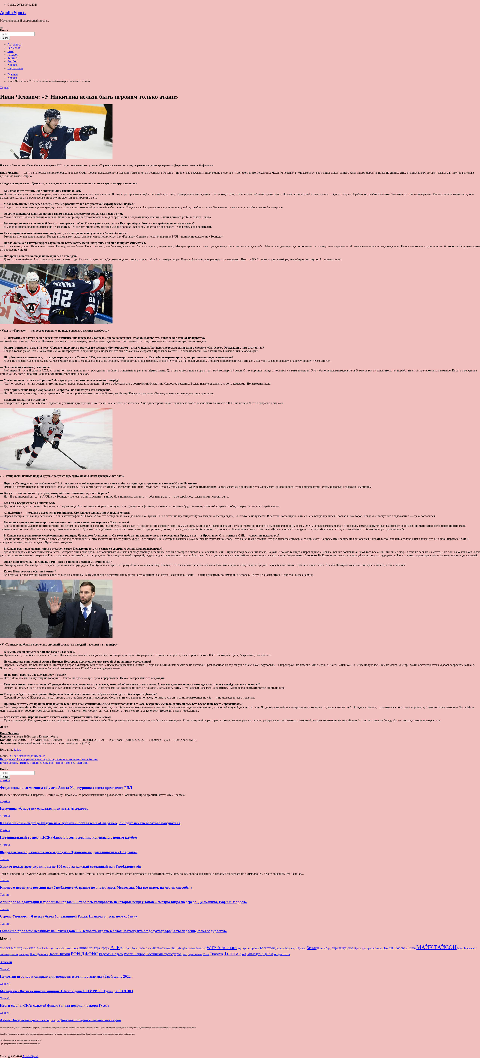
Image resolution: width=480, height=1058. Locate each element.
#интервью (38, 756)
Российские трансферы (163, 954)
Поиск (4, 30)
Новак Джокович (39, 954)
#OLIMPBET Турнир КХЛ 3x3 (22, 948)
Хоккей (12, 64)
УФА (244, 954)
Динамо (302, 948)
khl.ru (17, 749)
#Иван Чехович (20, 756)
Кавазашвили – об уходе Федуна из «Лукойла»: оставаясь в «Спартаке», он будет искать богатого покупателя (90, 823)
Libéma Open (145, 948)
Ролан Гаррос (135, 954)
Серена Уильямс (195, 954)
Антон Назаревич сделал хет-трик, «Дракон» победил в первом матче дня (60, 1020)
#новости (86, 948)
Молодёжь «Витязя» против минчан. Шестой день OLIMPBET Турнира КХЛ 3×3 (66, 991)
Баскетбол (14, 47)
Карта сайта (15, 68)
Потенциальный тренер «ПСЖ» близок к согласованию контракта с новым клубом (68, 837)
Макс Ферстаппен (466, 948)
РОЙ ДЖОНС (84, 953)
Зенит (311, 948)
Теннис (12, 58)
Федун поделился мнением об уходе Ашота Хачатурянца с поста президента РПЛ (66, 788)
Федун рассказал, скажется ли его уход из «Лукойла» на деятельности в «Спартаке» (68, 852)
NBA (154, 948)
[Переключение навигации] (1, 27)
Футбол (12, 61)
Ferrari (135, 948)
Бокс (11, 51)
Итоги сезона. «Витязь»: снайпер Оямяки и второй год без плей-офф (44, 762)
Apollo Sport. (13, 12)
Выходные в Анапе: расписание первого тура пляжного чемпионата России (49, 759)
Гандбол (13, 54)
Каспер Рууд (324, 948)
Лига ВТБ (388, 948)
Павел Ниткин (59, 954)
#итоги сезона (70, 948)
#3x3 (2, 948)
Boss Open (125, 948)
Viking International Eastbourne (192, 948)
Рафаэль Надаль (111, 954)
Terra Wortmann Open (167, 948)
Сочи (206, 954)
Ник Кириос (24, 954)
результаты (282, 954)
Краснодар (360, 948)
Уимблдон (254, 954)
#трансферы (102, 948)
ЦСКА (268, 954)
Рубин (184, 954)
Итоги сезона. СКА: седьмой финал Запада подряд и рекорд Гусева (54, 1005)
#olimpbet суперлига (50, 948)
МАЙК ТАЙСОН (436, 947)
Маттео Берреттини (9, 954)
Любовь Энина (405, 948)
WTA (212, 947)
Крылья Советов (374, 948)
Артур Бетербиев (248, 948)
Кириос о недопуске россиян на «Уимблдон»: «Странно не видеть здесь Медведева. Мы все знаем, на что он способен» (96, 887)
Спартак (216, 954)
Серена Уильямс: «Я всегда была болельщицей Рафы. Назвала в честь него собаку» (68, 916)
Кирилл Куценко (342, 948)
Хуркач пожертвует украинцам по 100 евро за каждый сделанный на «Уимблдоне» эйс (70, 866)
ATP (115, 947)
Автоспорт (14, 44)
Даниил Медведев (286, 948)
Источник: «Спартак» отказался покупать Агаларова (44, 808)
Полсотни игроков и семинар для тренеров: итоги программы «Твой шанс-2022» (66, 976)
